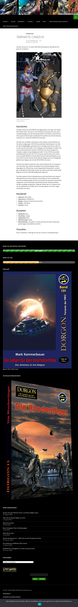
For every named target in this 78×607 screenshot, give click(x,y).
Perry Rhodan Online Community (58, 21)
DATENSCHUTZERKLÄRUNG (12, 597)
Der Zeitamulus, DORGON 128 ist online (15, 543)
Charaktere (30, 33)
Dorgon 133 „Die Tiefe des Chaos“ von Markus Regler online (20, 513)
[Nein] (76, 603)
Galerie (38, 21)
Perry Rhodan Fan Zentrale (10, 26)
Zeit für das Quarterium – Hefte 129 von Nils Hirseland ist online (22, 538)
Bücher (13, 21)
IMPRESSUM (6, 593)
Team (44, 21)
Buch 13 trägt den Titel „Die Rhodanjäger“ (15, 528)
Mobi (16, 369)
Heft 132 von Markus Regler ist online (14, 518)
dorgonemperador (32, 42)
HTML (13, 369)
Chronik (30, 21)
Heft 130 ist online (8, 533)
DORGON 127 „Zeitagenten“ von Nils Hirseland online (19, 548)
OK (39, 604)
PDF (9, 369)
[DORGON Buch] (39, 440)
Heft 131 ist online (8, 523)
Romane (5, 21)
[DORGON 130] (37, 320)
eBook (5, 369)
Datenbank (21, 21)
